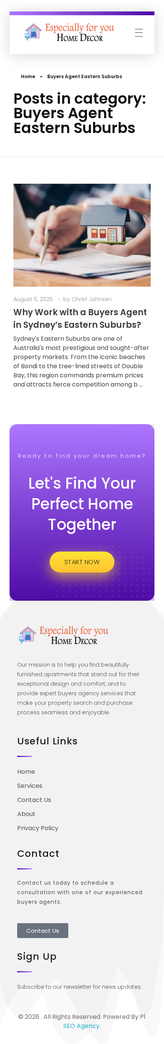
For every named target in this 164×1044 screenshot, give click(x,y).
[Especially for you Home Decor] (70, 32)
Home (28, 76)
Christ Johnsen (92, 299)
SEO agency (81, 1026)
